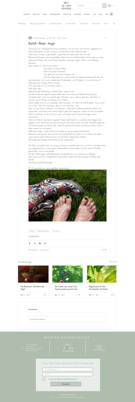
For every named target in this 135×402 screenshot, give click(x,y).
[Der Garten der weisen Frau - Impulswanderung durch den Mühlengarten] (67, 274)
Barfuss (32, 231)
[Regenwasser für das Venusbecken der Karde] (101, 274)
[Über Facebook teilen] (29, 243)
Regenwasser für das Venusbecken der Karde (98, 287)
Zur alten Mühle (71, 24)
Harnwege (55, 231)
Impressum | (63, 394)
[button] (111, 13)
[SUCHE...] (104, 5)
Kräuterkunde (84, 24)
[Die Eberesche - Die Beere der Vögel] (33, 274)
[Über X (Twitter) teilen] (35, 243)
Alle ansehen (113, 262)
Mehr (105, 24)
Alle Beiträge (22, 24)
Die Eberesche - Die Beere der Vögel (32, 287)
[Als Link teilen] (45, 243)
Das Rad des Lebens (56, 24)
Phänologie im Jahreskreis (37, 24)
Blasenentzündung (43, 231)
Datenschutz (71, 394)
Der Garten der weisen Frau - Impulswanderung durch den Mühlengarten (66, 287)
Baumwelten (96, 24)
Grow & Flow (80, 397)
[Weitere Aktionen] (105, 38)
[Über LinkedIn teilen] (40, 243)
